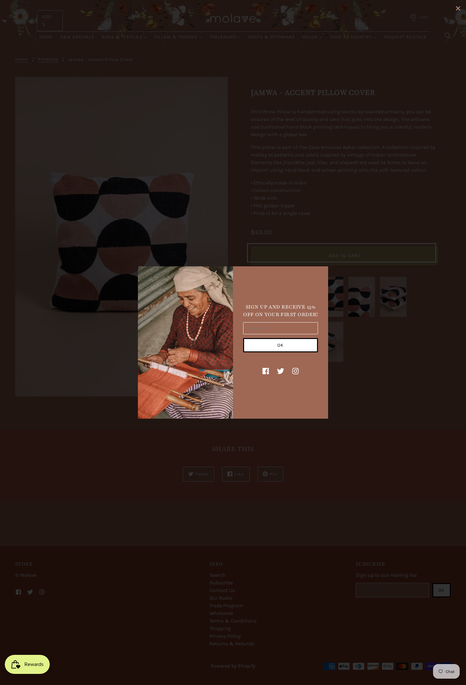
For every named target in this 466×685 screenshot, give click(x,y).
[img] (265, 370)
